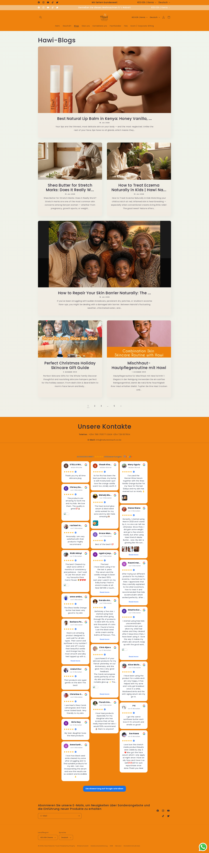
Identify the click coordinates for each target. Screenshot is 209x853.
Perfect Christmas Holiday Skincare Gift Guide (70, 365)
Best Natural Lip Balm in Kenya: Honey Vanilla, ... (104, 118)
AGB (111, 846)
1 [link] (88, 405)
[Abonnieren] (78, 816)
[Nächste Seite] (120, 406)
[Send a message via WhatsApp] (203, 847)
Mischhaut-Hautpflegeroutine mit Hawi (139, 365)
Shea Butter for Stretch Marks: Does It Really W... (70, 187)
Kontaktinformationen (132, 846)
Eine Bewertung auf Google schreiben (104, 788)
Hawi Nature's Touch (52, 846)
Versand (118, 846)
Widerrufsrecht (83, 846)
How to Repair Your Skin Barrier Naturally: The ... (104, 293)
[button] (40, 17)
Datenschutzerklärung (99, 846)
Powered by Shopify (67, 846)
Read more (75, 661)
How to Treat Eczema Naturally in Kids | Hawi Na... (139, 187)
